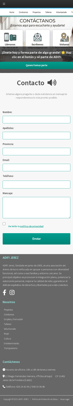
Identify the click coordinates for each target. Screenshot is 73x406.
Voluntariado (10, 328)
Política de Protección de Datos (45, 399)
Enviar (36, 238)
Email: (6, 160)
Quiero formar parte (36, 65)
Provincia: (8, 144)
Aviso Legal (64, 399)
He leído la (25, 226)
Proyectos (8, 309)
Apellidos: (8, 128)
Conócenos (9, 314)
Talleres (7, 324)
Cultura (7, 338)
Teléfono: (8, 176)
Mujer (6, 333)
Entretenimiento (11, 343)
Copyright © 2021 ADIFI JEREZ (16, 399)
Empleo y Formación (13, 319)
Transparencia (10, 348)
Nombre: (7, 112)
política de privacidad (31, 226)
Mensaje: (8, 193)
